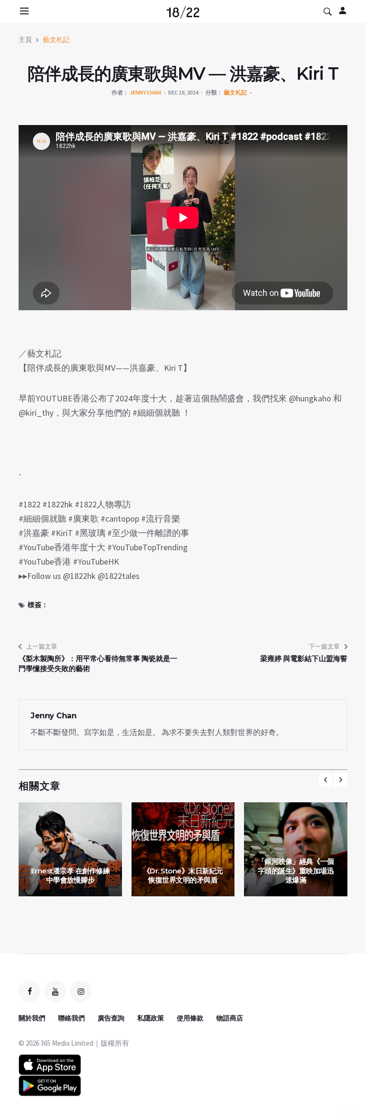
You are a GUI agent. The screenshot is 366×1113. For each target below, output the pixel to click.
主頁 (25, 39)
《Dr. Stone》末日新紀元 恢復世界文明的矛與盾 (183, 875)
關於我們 (32, 1018)
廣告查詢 (111, 1018)
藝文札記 (56, 39)
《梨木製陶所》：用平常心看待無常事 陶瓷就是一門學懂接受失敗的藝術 (98, 663)
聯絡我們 (71, 1018)
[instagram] (81, 991)
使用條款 (190, 1018)
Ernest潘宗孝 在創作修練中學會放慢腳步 (70, 875)
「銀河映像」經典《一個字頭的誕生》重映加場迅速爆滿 (296, 870)
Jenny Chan (145, 92)
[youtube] (55, 991)
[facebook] (30, 991)
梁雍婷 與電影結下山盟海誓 (303, 658)
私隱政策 (150, 1018)
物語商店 (229, 1018)
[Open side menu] (23, 11)
